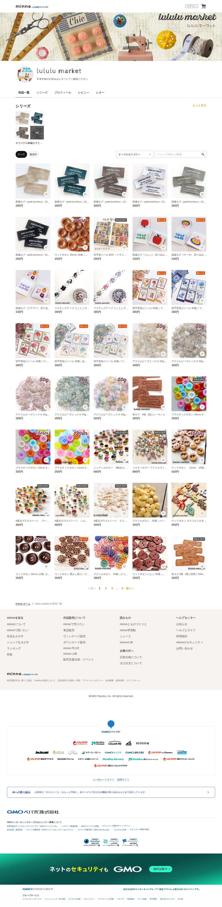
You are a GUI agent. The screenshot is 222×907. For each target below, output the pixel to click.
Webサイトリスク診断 (90, 826)
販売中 (33, 154)
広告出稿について (131, 657)
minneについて (16, 624)
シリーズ (42, 92)
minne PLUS (71, 648)
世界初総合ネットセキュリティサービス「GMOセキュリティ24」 (32, 826)
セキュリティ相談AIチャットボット (116, 826)
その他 (180, 899)
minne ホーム (23, 603)
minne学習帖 (128, 630)
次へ (128, 588)
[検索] (203, 154)
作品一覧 (23, 92)
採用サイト (123, 779)
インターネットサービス (32, 899)
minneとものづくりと (133, 624)
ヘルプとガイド (186, 630)
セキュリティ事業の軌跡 (139, 829)
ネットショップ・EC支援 (55, 899)
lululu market (59, 71)
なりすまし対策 (120, 830)
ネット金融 (142, 899)
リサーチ (120, 899)
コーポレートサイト (103, 779)
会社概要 (109, 680)
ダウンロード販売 (74, 642)
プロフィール (62, 92)
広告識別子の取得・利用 (68, 680)
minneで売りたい (74, 624)
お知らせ (181, 624)
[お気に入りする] (46, 194)
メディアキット (133, 680)
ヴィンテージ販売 (74, 636)
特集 (9, 654)
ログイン (192, 6)
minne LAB (70, 653)
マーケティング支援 (105, 899)
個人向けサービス (167, 899)
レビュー (83, 92)
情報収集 (130, 899)
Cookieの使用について (44, 680)
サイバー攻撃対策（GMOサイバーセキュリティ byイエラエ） (50, 830)
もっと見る (199, 105)
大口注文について (131, 663)
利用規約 (181, 636)
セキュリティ (89, 899)
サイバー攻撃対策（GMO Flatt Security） (94, 830)
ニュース (125, 636)
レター (100, 92)
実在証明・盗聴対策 (15, 830)
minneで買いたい (17, 630)
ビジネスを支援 (74, 899)
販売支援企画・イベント (78, 659)
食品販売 (68, 630)
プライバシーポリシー (92, 680)
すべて (21, 154)
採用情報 (120, 680)
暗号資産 (153, 899)
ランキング (14, 648)
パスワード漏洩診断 (70, 826)
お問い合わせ (184, 648)
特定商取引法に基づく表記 (19, 680)
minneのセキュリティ (189, 642)
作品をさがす (15, 636)
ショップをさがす (18, 642)
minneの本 (126, 642)
